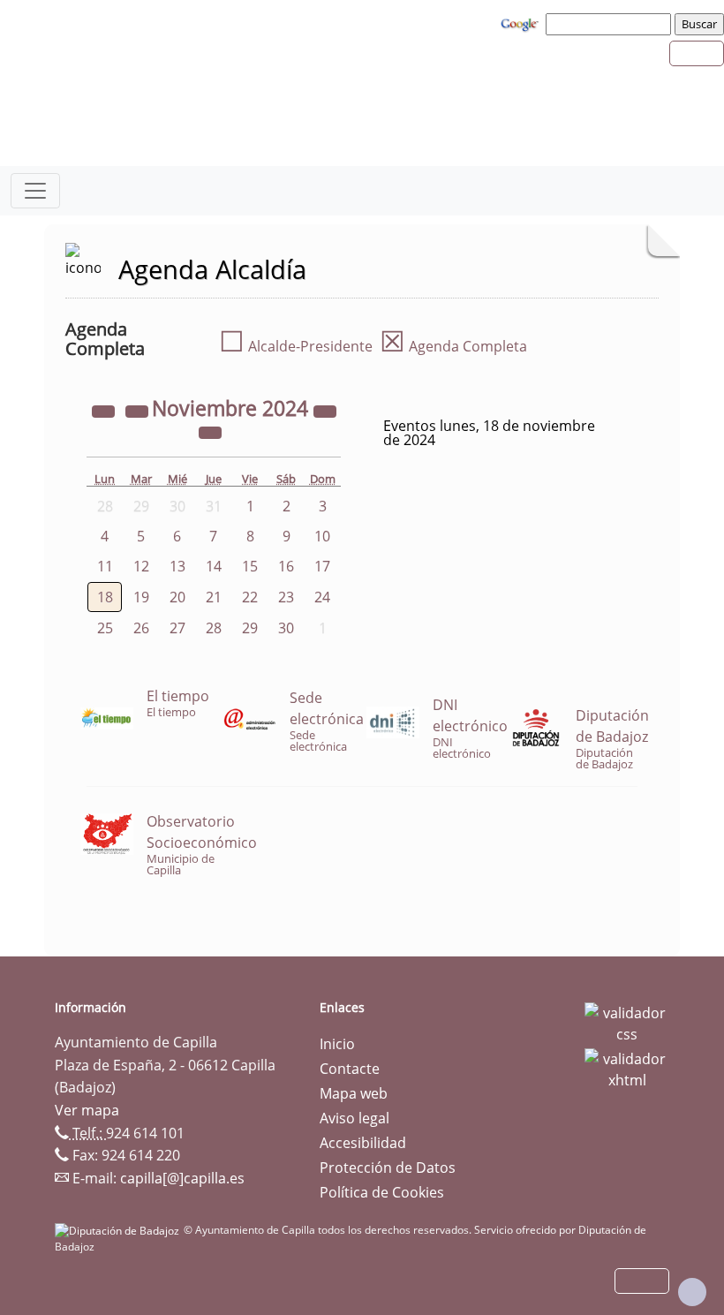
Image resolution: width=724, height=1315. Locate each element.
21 (214, 597)
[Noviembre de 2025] (324, 410)
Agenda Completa (453, 346)
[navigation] (611, 23)
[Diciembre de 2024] (210, 432)
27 (177, 628)
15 (250, 566)
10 (322, 536)
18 (105, 597)
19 (141, 597)
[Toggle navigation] (35, 190)
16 (286, 566)
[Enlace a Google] (522, 23)
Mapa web (354, 1093)
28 (214, 628)
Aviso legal (354, 1118)
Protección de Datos (388, 1167)
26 (141, 628)
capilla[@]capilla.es (182, 1178)
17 (322, 566)
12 (141, 566)
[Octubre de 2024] (138, 410)
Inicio (337, 1044)
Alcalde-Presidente (296, 346)
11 (105, 566)
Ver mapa (87, 1110)
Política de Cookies (382, 1192)
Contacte (350, 1068)
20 (177, 597)
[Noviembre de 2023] (105, 410)
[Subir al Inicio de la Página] (692, 1292)
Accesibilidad (363, 1143)
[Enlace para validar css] (626, 1022)
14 (214, 566)
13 (177, 566)
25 (105, 628)
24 (322, 597)
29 (250, 628)
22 (250, 597)
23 (286, 597)
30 (286, 628)
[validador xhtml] (626, 1067)
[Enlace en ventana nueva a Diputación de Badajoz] (119, 1229)
